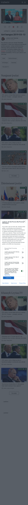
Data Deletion (5, 283)
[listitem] (14, 249)
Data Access (14, 283)
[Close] (25, 222)
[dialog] (14, 252)
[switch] (22, 252)
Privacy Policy (22, 283)
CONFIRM (8, 277)
